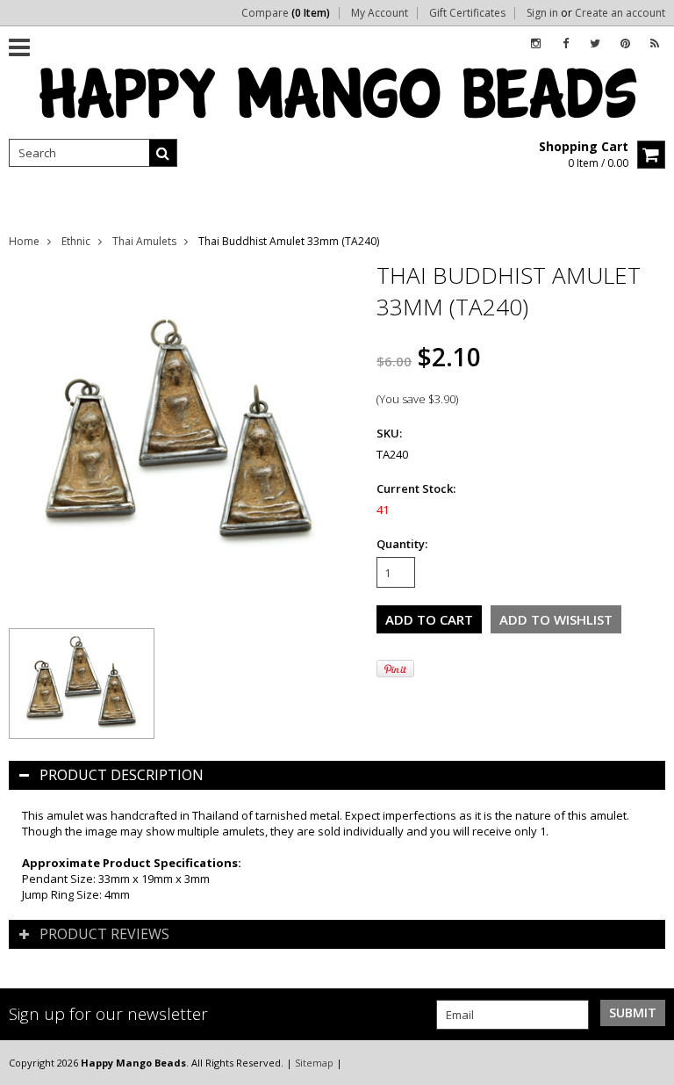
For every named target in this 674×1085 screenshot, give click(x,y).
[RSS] (654, 43)
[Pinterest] (625, 43)
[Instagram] (536, 43)
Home (24, 241)
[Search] (163, 153)
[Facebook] (566, 43)
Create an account (620, 13)
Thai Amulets (144, 241)
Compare (285, 13)
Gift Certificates (467, 13)
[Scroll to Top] (648, 1062)
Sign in (542, 13)
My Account (379, 13)
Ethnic (75, 241)
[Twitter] (595, 43)
